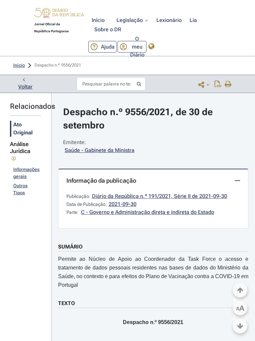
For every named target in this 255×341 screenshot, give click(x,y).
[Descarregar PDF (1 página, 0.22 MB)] (217, 84)
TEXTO (66, 303)
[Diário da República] (59, 14)
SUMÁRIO (70, 247)
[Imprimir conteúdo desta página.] (228, 84)
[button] (59, 13)
